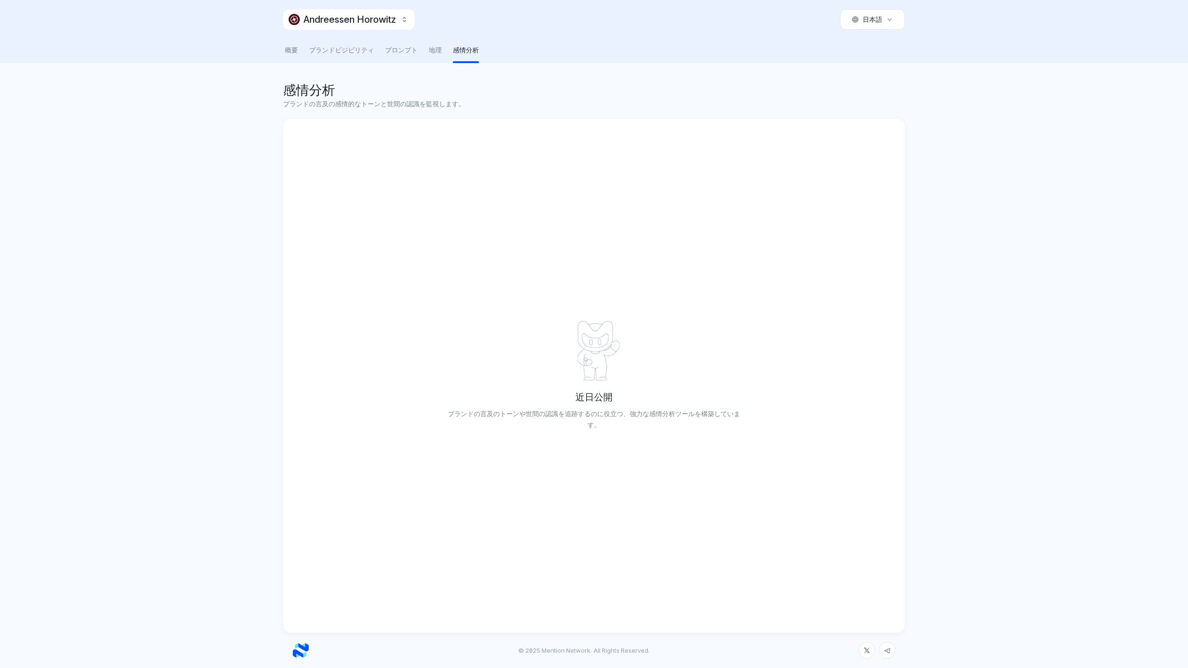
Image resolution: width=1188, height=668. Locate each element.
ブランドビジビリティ (341, 50)
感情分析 (466, 50)
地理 (435, 50)
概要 (291, 50)
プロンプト (401, 50)
